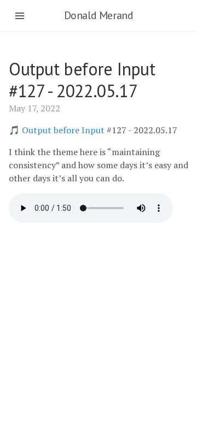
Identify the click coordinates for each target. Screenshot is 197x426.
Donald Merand (99, 15)
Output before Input (63, 130)
